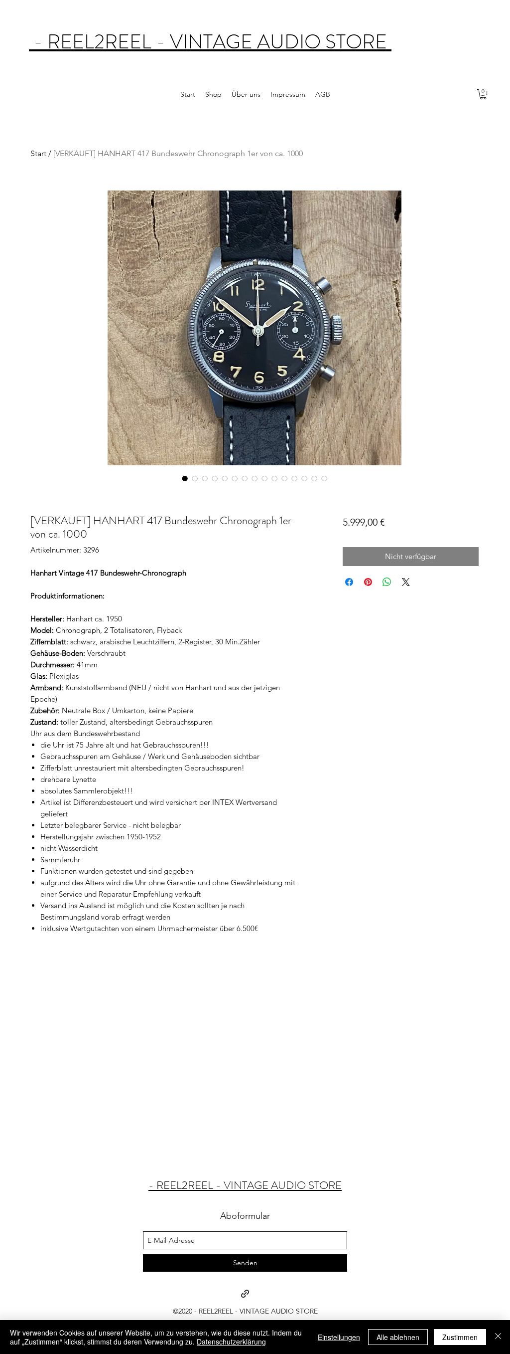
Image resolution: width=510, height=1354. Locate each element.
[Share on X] (406, 582)
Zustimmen (460, 1337)
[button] (483, 94)
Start (38, 153)
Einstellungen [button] (339, 1337)
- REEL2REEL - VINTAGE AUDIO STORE (210, 41)
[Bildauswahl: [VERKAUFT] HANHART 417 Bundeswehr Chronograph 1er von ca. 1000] (185, 478)
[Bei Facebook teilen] (349, 582)
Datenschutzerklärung (231, 1342)
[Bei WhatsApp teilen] (387, 582)
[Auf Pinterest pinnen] (368, 582)
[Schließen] (498, 1337)
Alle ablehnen (398, 1337)
